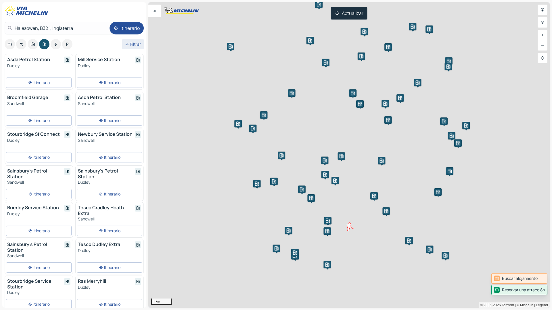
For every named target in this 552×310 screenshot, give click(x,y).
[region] (349, 155)
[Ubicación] (542, 58)
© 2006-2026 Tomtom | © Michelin (506, 304)
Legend (542, 304)
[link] (519, 278)
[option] (10, 44)
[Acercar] (542, 35)
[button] (335, 180)
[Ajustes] (542, 22)
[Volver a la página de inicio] (28, 11)
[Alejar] (542, 45)
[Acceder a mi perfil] (542, 10)
